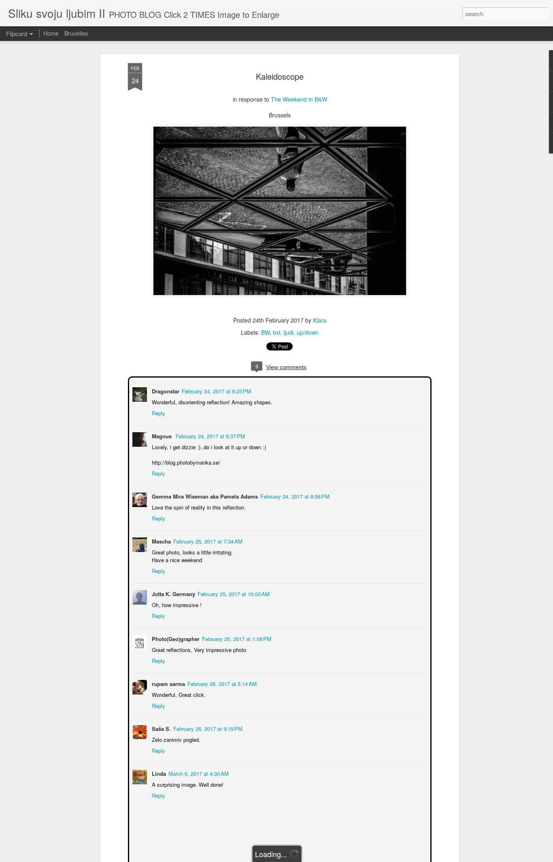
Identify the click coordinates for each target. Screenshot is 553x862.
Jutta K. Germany (172, 593)
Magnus (161, 435)
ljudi (288, 332)
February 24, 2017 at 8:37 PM (209, 435)
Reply (157, 412)
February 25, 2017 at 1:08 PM (235, 638)
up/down (308, 332)
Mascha (160, 540)
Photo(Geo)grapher (175, 638)
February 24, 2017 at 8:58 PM (294, 495)
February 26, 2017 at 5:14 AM (221, 683)
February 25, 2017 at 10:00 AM (233, 593)
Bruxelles (76, 33)
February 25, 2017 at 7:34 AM (207, 540)
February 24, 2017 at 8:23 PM (215, 390)
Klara (319, 320)
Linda (158, 773)
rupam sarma (167, 683)
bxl (276, 332)
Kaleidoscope (280, 76)
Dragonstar (165, 390)
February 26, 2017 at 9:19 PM (207, 728)
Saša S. (160, 728)
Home (51, 33)
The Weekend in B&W (299, 99)
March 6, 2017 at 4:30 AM (198, 773)
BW (265, 332)
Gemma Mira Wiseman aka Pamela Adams (204, 495)
